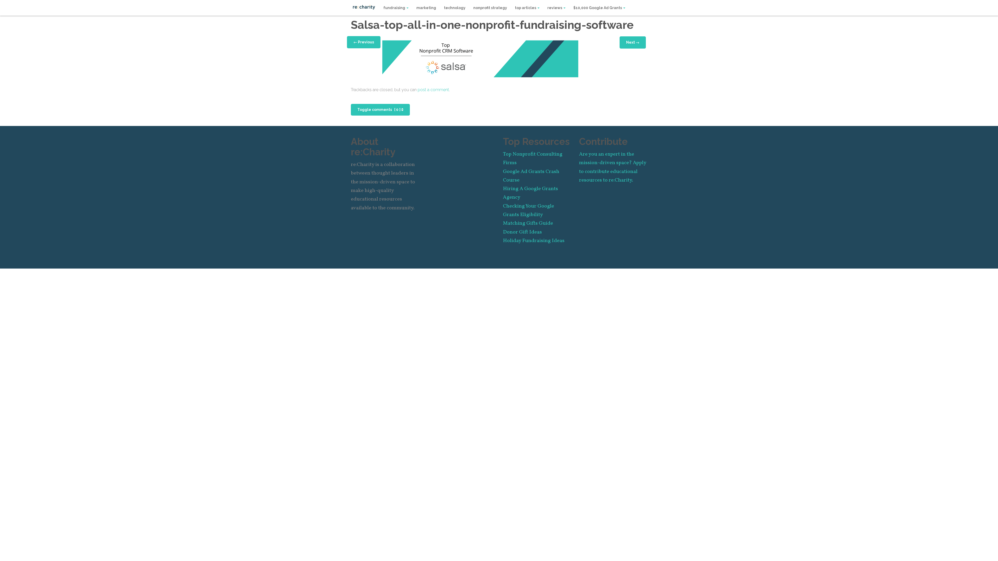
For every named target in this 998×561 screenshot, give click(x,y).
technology (454, 8)
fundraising (394, 8)
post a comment (433, 89)
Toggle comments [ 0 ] (379, 110)
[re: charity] (364, 7)
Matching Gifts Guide (528, 223)
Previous (363, 42)
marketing (426, 8)
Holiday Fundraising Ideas (533, 240)
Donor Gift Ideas (522, 232)
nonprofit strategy (490, 8)
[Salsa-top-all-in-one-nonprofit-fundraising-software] (480, 58)
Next (632, 42)
